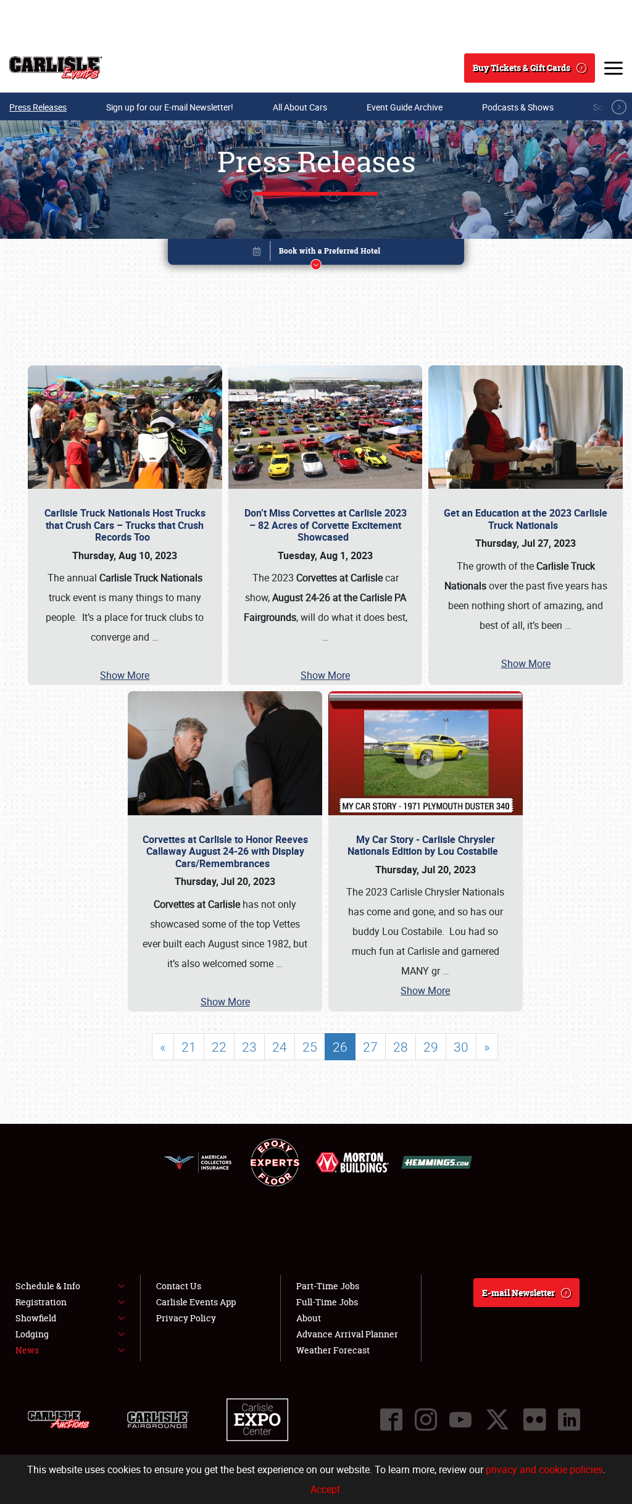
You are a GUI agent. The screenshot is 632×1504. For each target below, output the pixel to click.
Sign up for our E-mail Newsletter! (169, 107)
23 (249, 1046)
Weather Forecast (333, 1350)
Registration (41, 1302)
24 (279, 1046)
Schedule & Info (47, 1286)
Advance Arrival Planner (347, 1334)
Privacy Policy (186, 1318)
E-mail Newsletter (518, 1292)
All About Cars (300, 107)
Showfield (35, 1318)
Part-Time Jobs (327, 1286)
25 (309, 1046)
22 (219, 1046)
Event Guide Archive (405, 107)
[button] (316, 254)
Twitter (497, 1419)
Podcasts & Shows (518, 107)
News (27, 1350)
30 (461, 1046)
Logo (55, 68)
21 (188, 1046)
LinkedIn (569, 1419)
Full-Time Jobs (327, 1302)
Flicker (534, 1419)
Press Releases (38, 107)
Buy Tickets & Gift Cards (521, 67)
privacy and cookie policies (544, 1469)
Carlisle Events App (196, 1302)
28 (400, 1046)
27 (370, 1046)
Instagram (426, 1419)
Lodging (32, 1334)
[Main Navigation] (613, 68)
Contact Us (178, 1286)
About (308, 1318)
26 (340, 1046)
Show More (124, 675)
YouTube (460, 1419)
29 (430, 1046)
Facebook (391, 1419)
